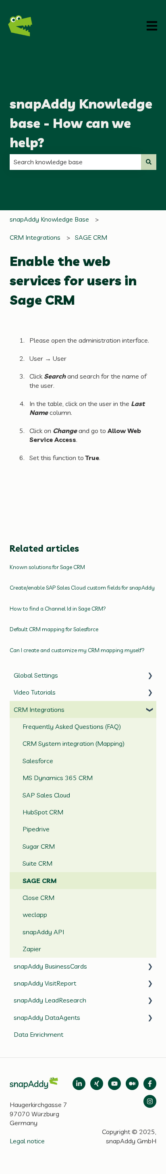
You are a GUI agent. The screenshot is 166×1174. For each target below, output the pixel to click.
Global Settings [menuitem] (36, 675)
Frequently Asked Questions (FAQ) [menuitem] (72, 726)
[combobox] (75, 162)
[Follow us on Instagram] (149, 1101)
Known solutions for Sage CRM (47, 567)
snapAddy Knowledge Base (49, 219)
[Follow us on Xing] (96, 1083)
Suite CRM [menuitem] (37, 863)
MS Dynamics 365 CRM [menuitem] (58, 778)
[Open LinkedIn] (79, 1083)
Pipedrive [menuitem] (36, 829)
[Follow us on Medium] (114, 1083)
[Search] (148, 162)
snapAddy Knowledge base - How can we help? (81, 123)
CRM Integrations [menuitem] (39, 709)
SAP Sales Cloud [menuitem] (46, 795)
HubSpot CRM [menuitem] (43, 812)
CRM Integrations (35, 237)
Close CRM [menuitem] (38, 898)
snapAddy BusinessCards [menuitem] (50, 966)
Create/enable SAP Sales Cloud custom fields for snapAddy (82, 587)
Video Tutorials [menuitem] (35, 692)
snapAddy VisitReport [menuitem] (45, 983)
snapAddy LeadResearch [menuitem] (50, 1000)
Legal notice (27, 1141)
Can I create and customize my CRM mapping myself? (78, 650)
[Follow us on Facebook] (149, 1083)
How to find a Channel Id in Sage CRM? (58, 608)
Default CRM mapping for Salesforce (54, 629)
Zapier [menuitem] (32, 949)
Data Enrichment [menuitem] (38, 1034)
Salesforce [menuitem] (38, 761)
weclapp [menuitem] (35, 914)
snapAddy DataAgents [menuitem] (47, 1017)
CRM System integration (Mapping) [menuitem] (73, 743)
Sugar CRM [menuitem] (39, 846)
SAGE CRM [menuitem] (40, 881)
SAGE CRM (91, 237)
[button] (149, 676)
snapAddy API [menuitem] (43, 932)
